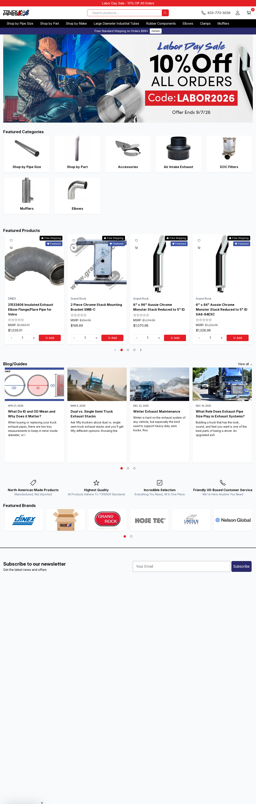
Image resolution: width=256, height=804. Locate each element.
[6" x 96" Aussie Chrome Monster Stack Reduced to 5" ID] (159, 263)
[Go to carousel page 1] (121, 350)
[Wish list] (11, 240)
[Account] (238, 13)
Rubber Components (161, 23)
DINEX (12, 298)
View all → (245, 364)
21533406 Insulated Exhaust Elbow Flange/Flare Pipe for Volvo (30, 309)
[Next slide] (141, 350)
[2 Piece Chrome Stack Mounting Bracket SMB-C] (97, 263)
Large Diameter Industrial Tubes (116, 23)
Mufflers (223, 23)
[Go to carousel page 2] (128, 350)
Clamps (205, 23)
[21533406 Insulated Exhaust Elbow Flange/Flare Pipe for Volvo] (34, 263)
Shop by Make (76, 23)
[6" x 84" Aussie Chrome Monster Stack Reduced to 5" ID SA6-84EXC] (222, 263)
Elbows (188, 23)
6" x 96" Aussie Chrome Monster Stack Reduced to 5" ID (159, 307)
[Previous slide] (115, 350)
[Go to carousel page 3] (134, 350)
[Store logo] (16, 13)
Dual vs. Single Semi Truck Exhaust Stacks (92, 413)
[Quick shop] (11, 248)
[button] (22, 799)
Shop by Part (49, 23)
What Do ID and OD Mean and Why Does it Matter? (31, 413)
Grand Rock (78, 298)
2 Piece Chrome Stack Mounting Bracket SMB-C (96, 307)
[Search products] (165, 13)
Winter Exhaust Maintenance (156, 411)
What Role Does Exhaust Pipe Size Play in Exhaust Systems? (220, 413)
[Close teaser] (42, 793)
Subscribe (241, 566)
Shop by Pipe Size (20, 23)
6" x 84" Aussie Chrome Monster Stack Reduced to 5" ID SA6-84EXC (221, 309)
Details (156, 30)
